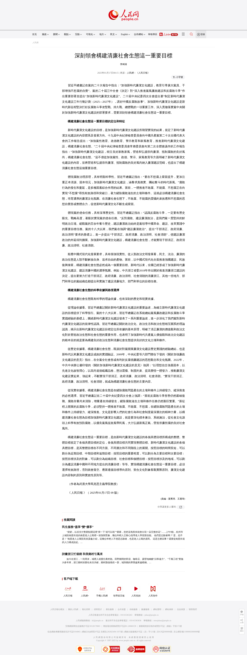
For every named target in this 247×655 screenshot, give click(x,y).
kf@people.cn (97, 620)
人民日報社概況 (57, 609)
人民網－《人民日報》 (138, 73)
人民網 (35, 43)
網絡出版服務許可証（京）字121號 (139, 632)
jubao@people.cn (152, 615)
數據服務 (145, 609)
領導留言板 (119, 595)
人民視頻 (136, 595)
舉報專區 (152, 34)
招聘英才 (98, 609)
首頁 (34, 34)
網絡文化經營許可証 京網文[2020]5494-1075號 (102, 632)
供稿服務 (134, 609)
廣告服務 (110, 609)
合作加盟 (122, 609)
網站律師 (169, 609)
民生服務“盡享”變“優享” (77, 526)
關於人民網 (73, 609)
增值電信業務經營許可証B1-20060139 (119, 626)
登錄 (202, 34)
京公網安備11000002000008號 (187, 632)
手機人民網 (102, 595)
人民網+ (85, 595)
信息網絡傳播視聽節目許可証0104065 (63, 632)
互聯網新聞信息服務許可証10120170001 (82, 626)
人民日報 (67, 595)
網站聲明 (157, 609)
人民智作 (153, 595)
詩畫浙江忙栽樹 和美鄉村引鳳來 (82, 553)
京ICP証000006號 (164, 632)
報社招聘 (86, 609)
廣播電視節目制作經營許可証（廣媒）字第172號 (160, 626)
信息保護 (181, 609)
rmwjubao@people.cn (162, 620)
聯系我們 (193, 609)
